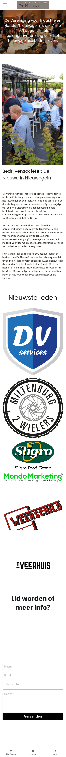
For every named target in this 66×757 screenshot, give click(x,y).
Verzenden (33, 716)
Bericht (9, 693)
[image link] (33, 341)
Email (7, 675)
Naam (8, 666)
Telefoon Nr (11, 684)
